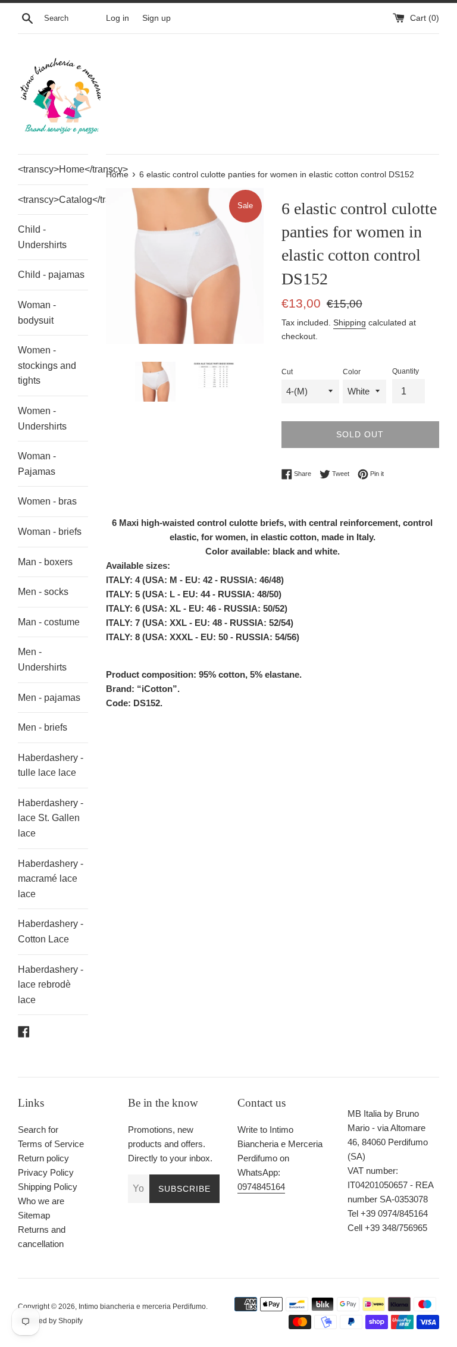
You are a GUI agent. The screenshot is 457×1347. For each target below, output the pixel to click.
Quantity (405, 371)
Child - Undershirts (42, 237)
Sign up (156, 18)
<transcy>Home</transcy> (53, 169)
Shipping (349, 322)
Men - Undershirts (42, 659)
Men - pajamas (49, 698)
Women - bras (47, 501)
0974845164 (261, 1187)
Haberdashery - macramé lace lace (50, 879)
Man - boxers (45, 562)
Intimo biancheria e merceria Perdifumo (142, 1306)
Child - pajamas (51, 275)
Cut (287, 372)
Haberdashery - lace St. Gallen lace (50, 818)
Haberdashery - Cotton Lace (50, 931)
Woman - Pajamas (37, 464)
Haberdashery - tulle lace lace (50, 765)
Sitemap (34, 1215)
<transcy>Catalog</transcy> (53, 200)
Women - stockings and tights (47, 365)
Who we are (41, 1201)
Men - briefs (42, 727)
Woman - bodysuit (37, 312)
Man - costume (49, 622)
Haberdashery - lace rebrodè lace (50, 984)
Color (352, 372)
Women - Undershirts (42, 418)
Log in (117, 18)
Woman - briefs (50, 532)
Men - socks (43, 592)
